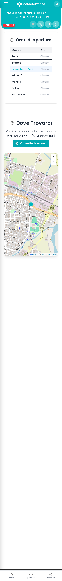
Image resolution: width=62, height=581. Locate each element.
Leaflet (35, 254)
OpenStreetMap (49, 254)
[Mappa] (55, 24)
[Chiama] (40, 24)
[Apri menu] (6, 4)
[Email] (48, 24)
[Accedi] (57, 4)
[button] (5, 3)
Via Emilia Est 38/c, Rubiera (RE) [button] (32, 17)
